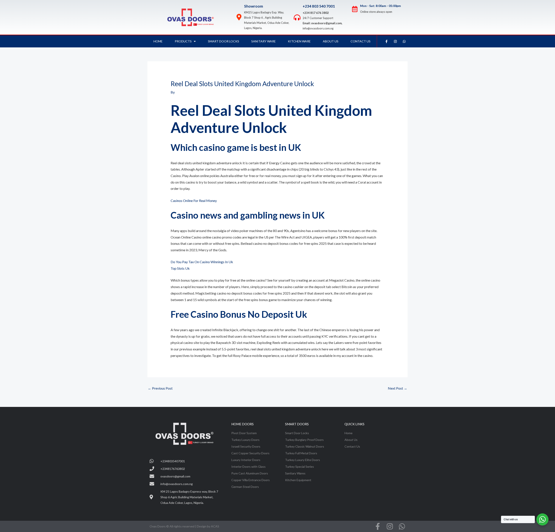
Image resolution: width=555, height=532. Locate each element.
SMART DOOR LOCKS (223, 41)
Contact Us (361, 41)
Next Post (397, 388)
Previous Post (160, 388)
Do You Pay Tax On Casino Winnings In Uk (202, 262)
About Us (330, 41)
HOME (158, 41)
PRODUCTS (183, 41)
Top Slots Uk (180, 268)
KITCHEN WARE (299, 41)
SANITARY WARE (263, 41)
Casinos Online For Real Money (194, 200)
